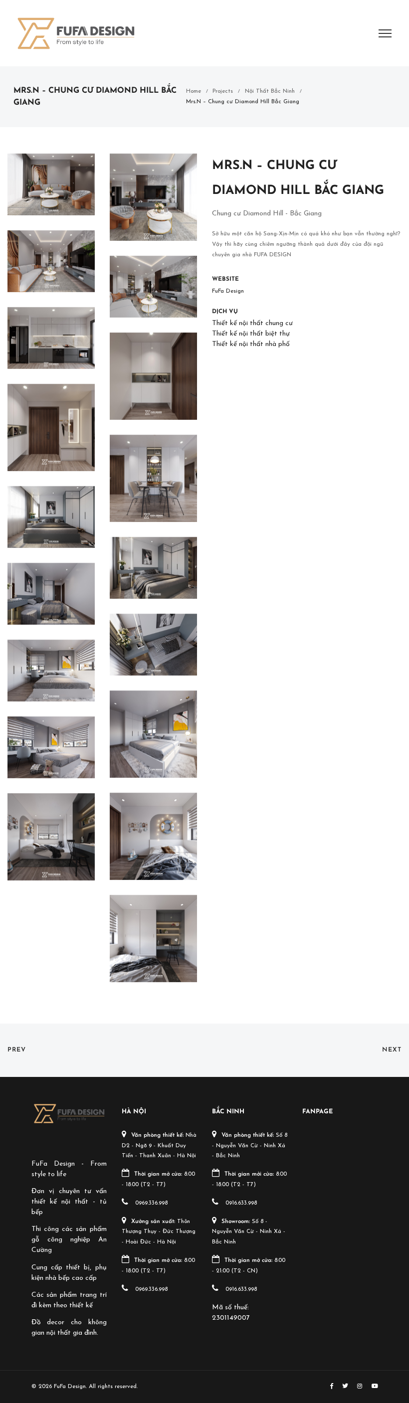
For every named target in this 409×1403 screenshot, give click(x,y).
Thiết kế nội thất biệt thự (251, 334)
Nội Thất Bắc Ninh (270, 91)
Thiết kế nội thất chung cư (252, 323)
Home (193, 91)
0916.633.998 (241, 1203)
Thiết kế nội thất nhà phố (251, 344)
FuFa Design (228, 291)
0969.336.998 (151, 1203)
